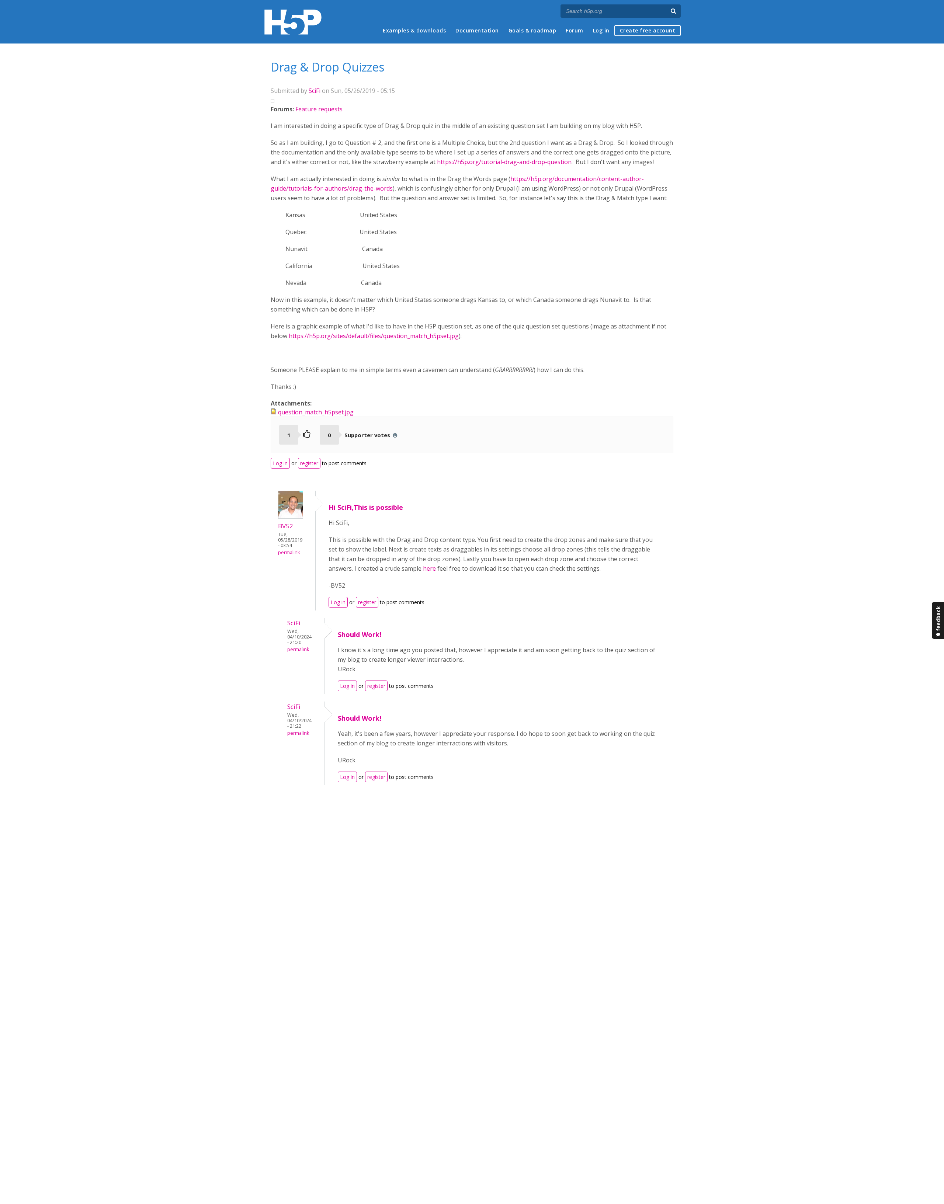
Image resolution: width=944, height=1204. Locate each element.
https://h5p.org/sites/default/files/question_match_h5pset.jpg (374, 336)
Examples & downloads (414, 30)
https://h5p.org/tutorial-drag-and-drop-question (504, 162)
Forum (574, 30)
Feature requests (319, 109)
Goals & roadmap (532, 30)
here (429, 568)
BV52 (285, 526)
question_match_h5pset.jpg (316, 412)
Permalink (289, 552)
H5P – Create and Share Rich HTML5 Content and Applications (293, 22)
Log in (601, 30)
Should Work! (359, 634)
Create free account (648, 30)
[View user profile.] (290, 516)
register (309, 463)
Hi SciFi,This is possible (366, 507)
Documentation (477, 30)
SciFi (314, 91)
